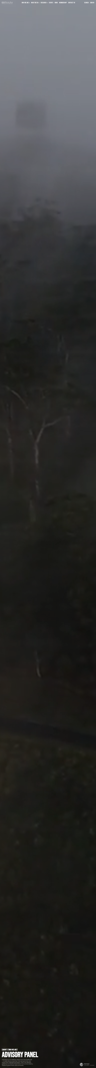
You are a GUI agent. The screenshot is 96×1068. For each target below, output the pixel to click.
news (56, 3)
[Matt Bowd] (81, 1064)
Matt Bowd (86, 1064)
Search (86, 3)
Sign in (92, 3)
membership (63, 3)
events (51, 3)
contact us (71, 3)
